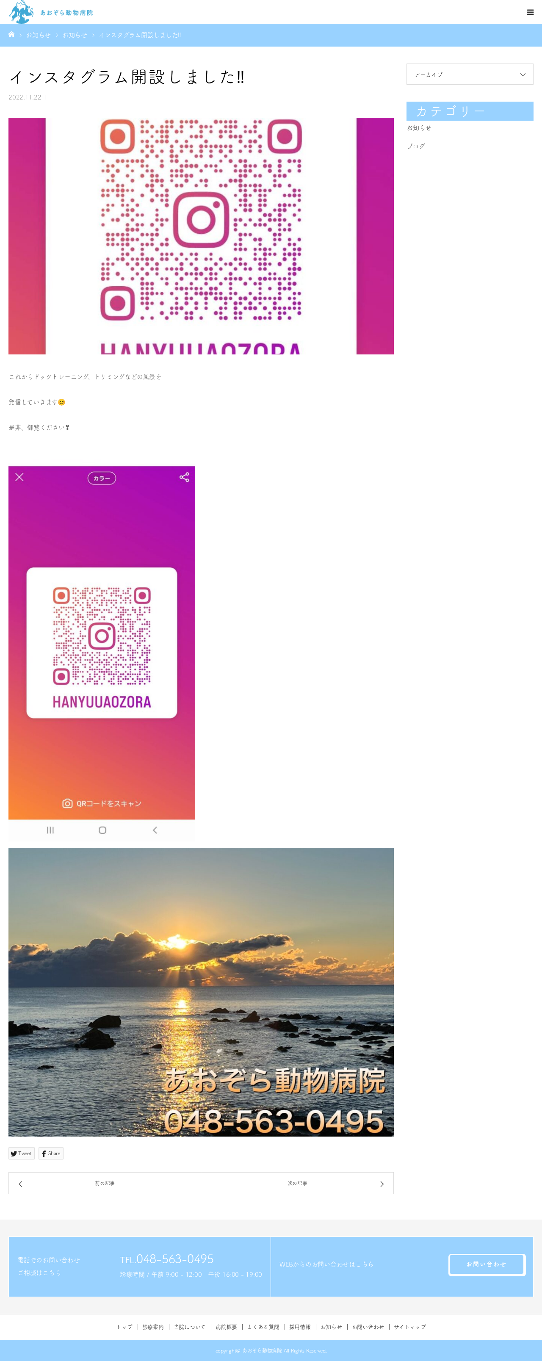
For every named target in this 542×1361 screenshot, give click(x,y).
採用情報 (300, 1327)
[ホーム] (11, 34)
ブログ (415, 146)
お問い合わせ (486, 1264)
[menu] (530, 12)
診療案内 (153, 1327)
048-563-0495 (175, 1258)
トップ (124, 1327)
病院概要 (226, 1327)
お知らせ (418, 127)
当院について (190, 1327)
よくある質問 (263, 1327)
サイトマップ (410, 1327)
